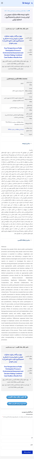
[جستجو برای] (32, 4)
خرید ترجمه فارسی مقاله (16, 403)
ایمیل (31, 445)
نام (32, 438)
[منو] (2, 4)
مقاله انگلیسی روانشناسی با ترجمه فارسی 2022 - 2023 (15, 11)
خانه (28, 11)
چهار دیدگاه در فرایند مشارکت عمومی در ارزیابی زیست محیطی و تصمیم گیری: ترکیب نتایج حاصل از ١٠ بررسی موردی (13, 40)
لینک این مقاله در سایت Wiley (16, 130)
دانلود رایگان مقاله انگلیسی (16, 397)
